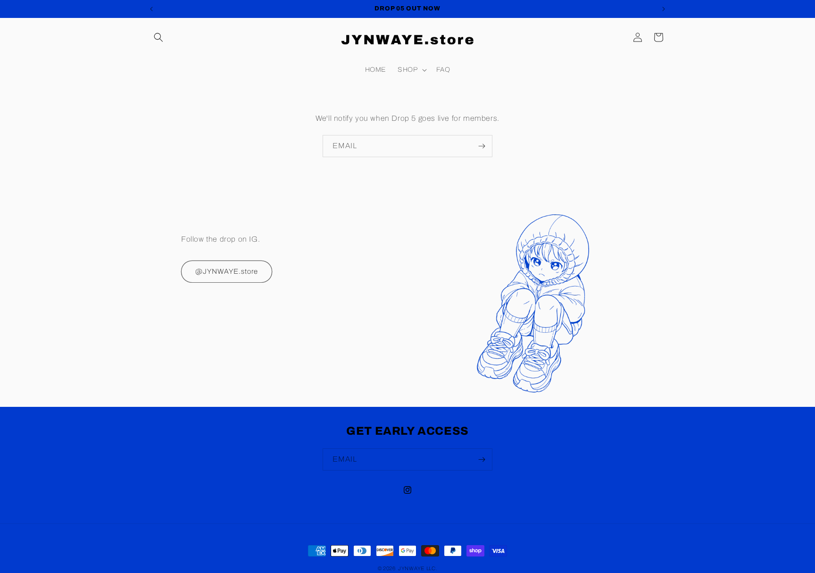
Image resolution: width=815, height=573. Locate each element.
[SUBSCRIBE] (481, 146)
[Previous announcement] (151, 9)
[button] (158, 37)
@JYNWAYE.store (226, 271)
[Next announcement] (663, 9)
